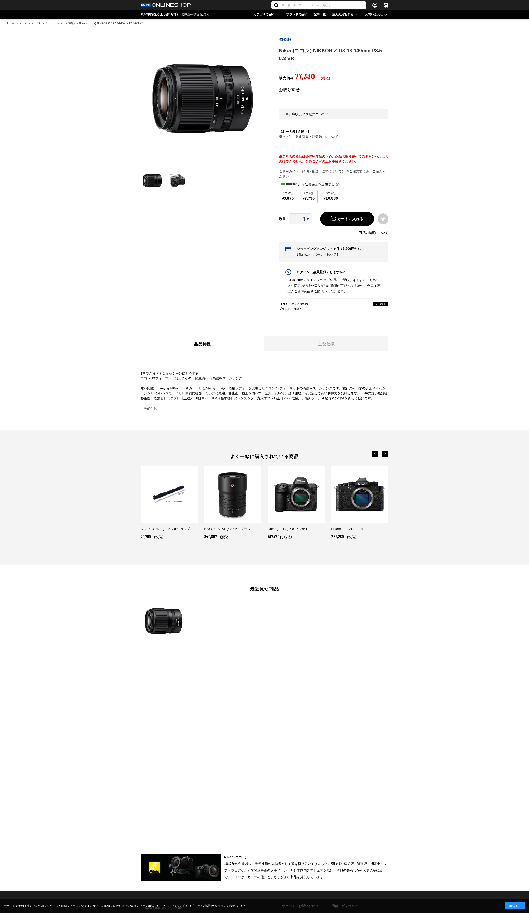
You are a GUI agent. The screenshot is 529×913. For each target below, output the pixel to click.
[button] (375, 454)
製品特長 (150, 408)
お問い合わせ (374, 14)
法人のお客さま (342, 14)
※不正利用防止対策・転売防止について (308, 136)
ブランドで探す (296, 14)
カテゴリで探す (264, 14)
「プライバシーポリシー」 (209, 905)
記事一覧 (320, 14)
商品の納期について (373, 233)
